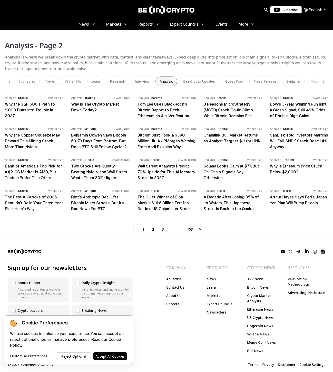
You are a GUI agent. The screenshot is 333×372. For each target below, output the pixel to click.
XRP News (255, 279)
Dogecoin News (260, 325)
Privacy (268, 364)
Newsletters (216, 312)
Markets (213, 295)
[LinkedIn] (307, 251)
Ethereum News (260, 309)
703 (190, 229)
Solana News (258, 334)
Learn (211, 287)
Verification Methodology (299, 282)
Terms (253, 364)
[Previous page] (133, 229)
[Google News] (322, 251)
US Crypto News (260, 317)
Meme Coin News (261, 342)
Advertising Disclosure (306, 292)
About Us (173, 295)
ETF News (255, 350)
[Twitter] (290, 251)
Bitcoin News (258, 287)
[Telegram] (298, 251)
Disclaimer (286, 364)
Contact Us (175, 287)
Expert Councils (219, 304)
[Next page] (200, 229)
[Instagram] (315, 251)
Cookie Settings (312, 364)
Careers (172, 304)
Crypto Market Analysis (259, 298)
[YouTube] (282, 251)
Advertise (174, 279)
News (211, 279)
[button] (38, 289)
